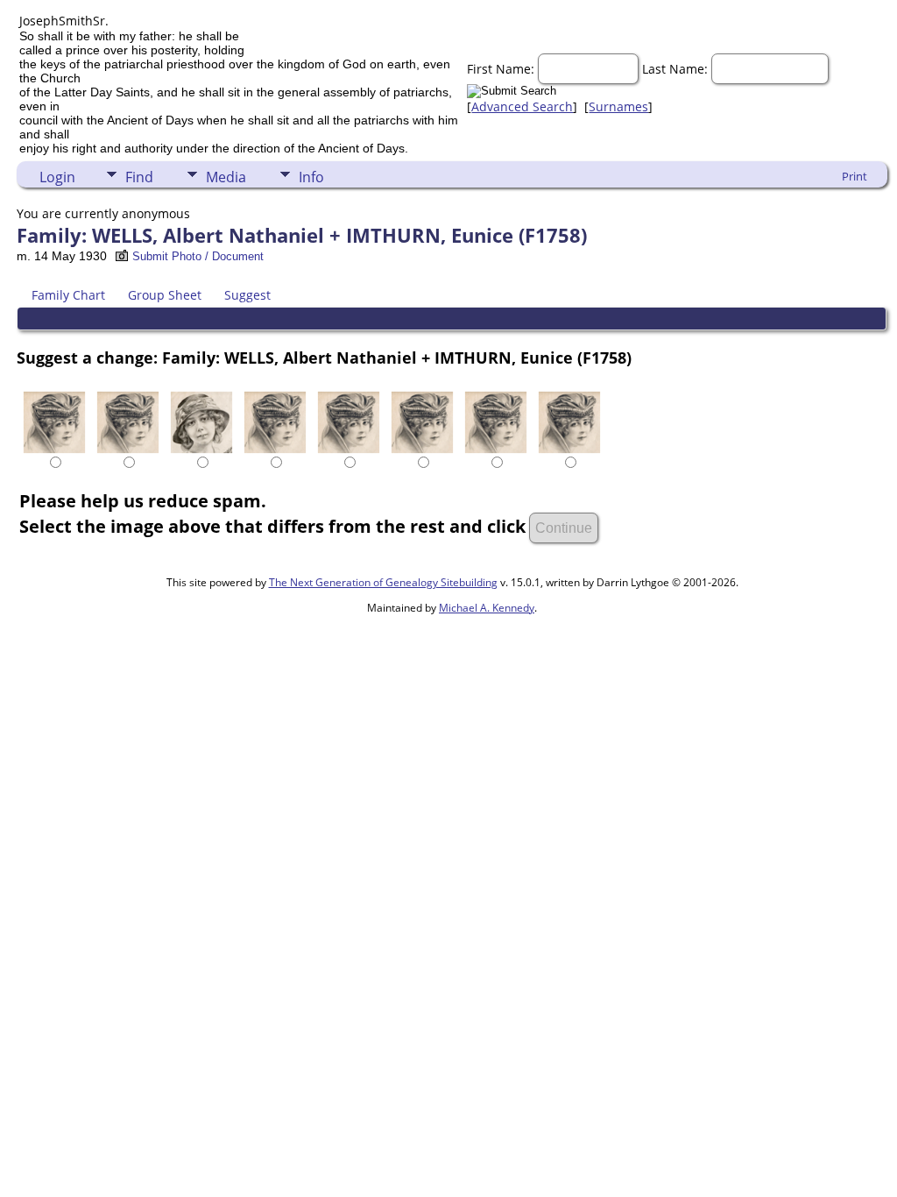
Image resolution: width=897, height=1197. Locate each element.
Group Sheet (164, 295)
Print (854, 176)
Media (226, 177)
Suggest (247, 295)
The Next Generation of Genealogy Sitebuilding (383, 582)
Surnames (618, 106)
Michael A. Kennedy (486, 607)
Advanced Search (522, 106)
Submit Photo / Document (198, 256)
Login (57, 177)
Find (139, 177)
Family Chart (68, 295)
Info (311, 177)
